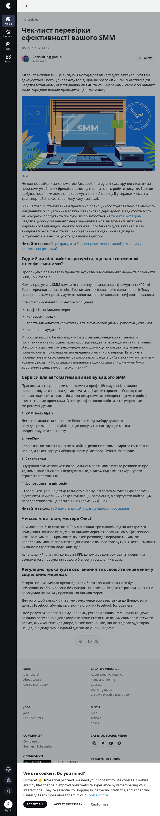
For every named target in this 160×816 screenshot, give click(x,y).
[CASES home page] (8, 6)
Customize (99, 804)
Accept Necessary (68, 804)
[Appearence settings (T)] (8, 791)
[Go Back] (26, 6)
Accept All (35, 804)
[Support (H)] (8, 769)
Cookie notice (97, 795)
